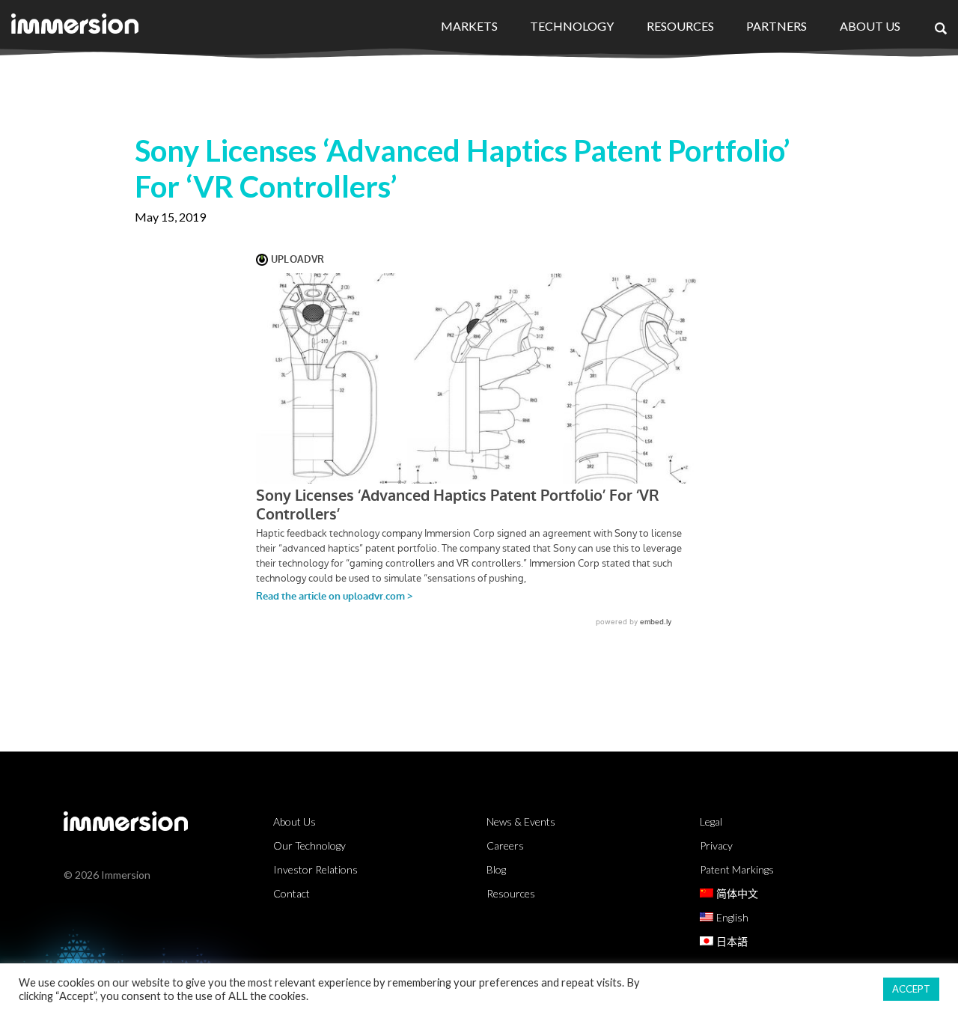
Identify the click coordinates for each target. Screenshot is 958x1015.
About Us (870, 26)
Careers (505, 845)
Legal (711, 821)
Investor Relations (315, 869)
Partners (776, 26)
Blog (496, 869)
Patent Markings (737, 869)
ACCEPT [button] (911, 989)
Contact (291, 893)
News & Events (520, 821)
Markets (469, 26)
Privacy (716, 845)
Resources (680, 26)
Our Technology (309, 845)
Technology (572, 26)
